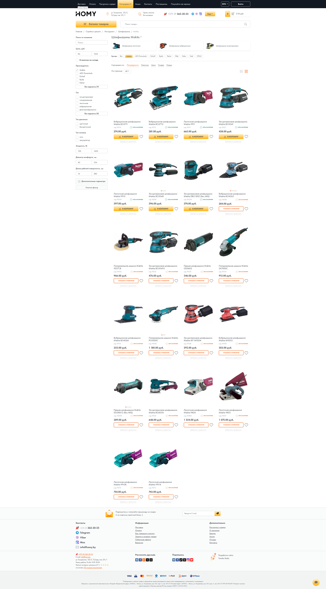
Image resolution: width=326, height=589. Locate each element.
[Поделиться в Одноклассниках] (143, 559)
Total (191, 56)
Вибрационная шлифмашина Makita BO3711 (127, 123)
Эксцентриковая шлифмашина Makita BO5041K (163, 267)
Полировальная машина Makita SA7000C (233, 267)
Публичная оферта (143, 539)
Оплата (138, 530)
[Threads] (184, 559)
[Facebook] (177, 559)
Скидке (161, 65)
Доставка (139, 527)
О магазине (214, 530)
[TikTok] (180, 559)
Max (82, 542)
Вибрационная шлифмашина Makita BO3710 (162, 123)
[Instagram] (188, 559)
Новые (169, 65)
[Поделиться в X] (147, 559)
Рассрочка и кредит (217, 527)
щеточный (84, 123)
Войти (240, 4)
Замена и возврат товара (145, 536)
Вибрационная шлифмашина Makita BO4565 (232, 195)
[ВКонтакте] (173, 559)
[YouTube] (191, 559)
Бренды (212, 533)
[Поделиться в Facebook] (140, 559)
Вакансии (139, 542)
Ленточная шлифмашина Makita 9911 (195, 123)
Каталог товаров (98, 24)
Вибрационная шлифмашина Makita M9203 (232, 339)
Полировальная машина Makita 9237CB (128, 267)
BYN (224, 4)
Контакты (213, 542)
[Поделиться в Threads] (151, 559)
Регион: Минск (82, 8)
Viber (83, 537)
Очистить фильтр (92, 187)
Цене (153, 65)
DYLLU (199, 56)
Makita (82, 70)
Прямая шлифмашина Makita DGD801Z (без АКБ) (127, 411)
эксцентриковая (86, 97)
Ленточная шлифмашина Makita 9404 (195, 411)
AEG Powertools (86, 73)
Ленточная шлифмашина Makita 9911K (160, 483)
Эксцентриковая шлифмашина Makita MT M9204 (198, 339)
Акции (212, 536)
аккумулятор (85, 140)
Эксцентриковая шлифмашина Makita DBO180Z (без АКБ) (198, 195)
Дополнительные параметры (93, 181)
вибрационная (86, 106)
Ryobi (82, 79)
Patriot (82, 82)
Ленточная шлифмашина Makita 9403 (230, 411)
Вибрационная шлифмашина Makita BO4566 (127, 339)
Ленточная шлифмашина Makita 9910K (125, 483)
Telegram (85, 532)
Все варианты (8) (92, 113)
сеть (81, 137)
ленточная (84, 103)
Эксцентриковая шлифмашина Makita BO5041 (233, 123)
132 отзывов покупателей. (92, 567)
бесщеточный (85, 127)
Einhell (82, 76)
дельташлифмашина (88, 109)
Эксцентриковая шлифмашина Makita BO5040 (163, 195)
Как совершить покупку (145, 533)
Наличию (145, 65)
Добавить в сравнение (128, 141)
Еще (209, 13)
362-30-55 (178, 14)
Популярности (133, 65)
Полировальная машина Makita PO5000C (163, 339)
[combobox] (127, 71)
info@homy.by (88, 547)
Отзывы (212, 539)
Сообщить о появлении (231, 209)
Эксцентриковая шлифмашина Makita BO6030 (163, 411)
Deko (184, 56)
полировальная (86, 100)
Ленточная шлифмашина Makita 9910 (125, 195)
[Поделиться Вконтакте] (136, 559)
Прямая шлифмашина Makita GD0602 (197, 267)
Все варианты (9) (92, 86)
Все (121, 56)
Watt (176, 56)
